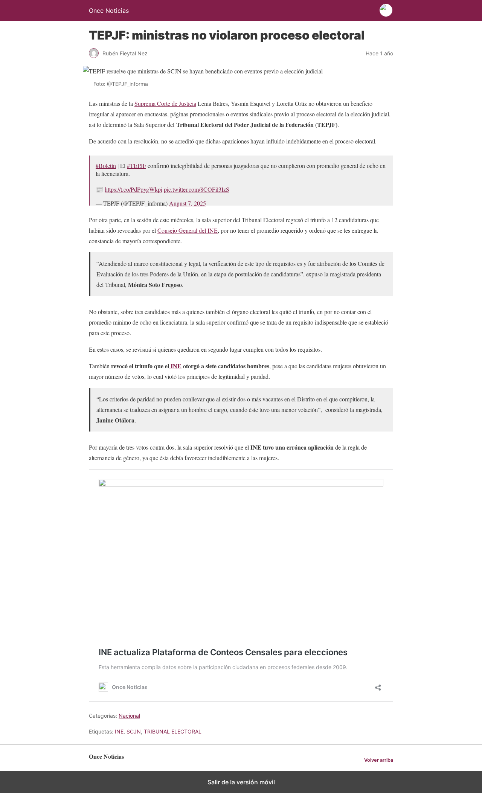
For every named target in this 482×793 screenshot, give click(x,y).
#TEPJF (136, 165)
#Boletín (106, 165)
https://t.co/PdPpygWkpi (133, 189)
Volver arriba (378, 760)
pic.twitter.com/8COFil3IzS (196, 189)
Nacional (129, 715)
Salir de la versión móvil (241, 782)
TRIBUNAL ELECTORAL (172, 731)
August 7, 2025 (187, 203)
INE (175, 365)
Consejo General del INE (187, 230)
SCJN (134, 731)
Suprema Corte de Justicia (165, 103)
